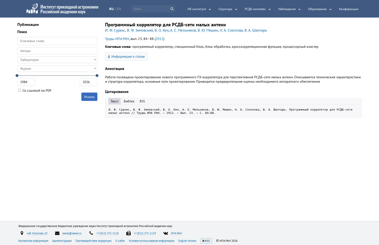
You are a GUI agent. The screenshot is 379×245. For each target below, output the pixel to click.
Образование (317, 9)
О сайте (120, 241)
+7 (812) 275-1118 (107, 233)
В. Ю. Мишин (208, 30)
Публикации (28, 24)
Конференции (348, 9)
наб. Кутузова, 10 (37, 233)
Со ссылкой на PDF (37, 90)
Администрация (62, 241)
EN (119, 9)
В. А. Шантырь (256, 30)
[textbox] (57, 60)
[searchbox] (57, 51)
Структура (225, 9)
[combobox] (57, 50)
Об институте (197, 9)
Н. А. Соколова (231, 30)
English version (187, 241)
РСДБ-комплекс (255, 9)
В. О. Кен (162, 30)
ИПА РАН (176, 233)
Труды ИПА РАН (117, 38)
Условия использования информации (152, 241)
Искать (89, 97)
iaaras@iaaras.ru (72, 233)
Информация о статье (128, 56)
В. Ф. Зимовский (140, 30)
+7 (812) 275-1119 (145, 233)
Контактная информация (33, 241)
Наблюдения (287, 9)
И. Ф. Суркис (115, 30)
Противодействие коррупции (93, 241)
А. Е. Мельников (183, 30)
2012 (159, 38)
